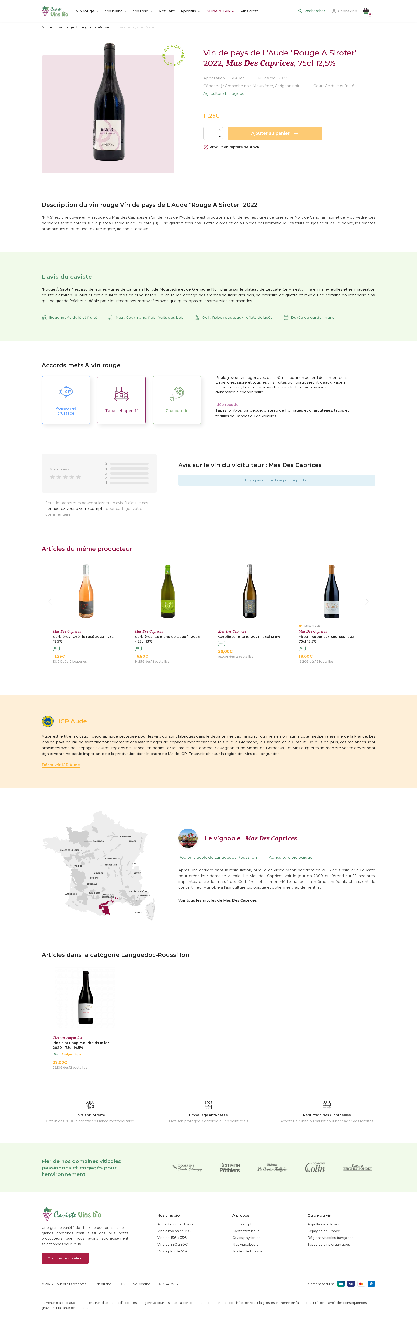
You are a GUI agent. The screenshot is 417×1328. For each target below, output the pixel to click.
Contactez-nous (245, 1231)
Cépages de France (323, 1231)
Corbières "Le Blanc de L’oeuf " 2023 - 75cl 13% (167, 639)
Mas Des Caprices (260, 63)
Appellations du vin (323, 1224)
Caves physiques (246, 1238)
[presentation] (50, 601)
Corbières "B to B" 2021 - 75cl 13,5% (249, 637)
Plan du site (102, 1284)
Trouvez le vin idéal (65, 1258)
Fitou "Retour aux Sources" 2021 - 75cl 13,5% (328, 639)
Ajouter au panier (275, 133)
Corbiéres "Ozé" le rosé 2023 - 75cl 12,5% (84, 639)
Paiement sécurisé (320, 1284)
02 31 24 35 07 (168, 1284)
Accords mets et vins (175, 1224)
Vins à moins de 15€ (174, 1231)
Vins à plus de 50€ (172, 1251)
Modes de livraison (247, 1251)
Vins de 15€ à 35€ (172, 1238)
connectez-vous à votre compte (75, 508)
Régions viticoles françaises (330, 1238)
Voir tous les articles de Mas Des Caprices (217, 900)
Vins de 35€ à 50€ (172, 1244)
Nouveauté (141, 1284)
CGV (121, 1284)
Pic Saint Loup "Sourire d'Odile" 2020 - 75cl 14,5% (81, 1045)
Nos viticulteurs (245, 1244)
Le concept (242, 1224)
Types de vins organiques (328, 1244)
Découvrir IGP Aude (61, 765)
